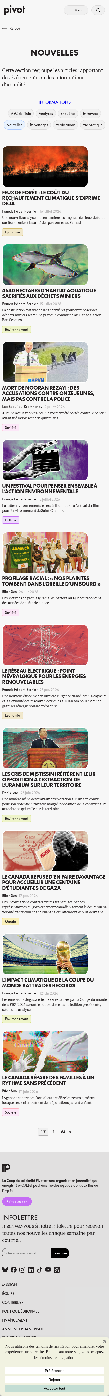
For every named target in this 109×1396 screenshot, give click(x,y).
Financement (14, 1320)
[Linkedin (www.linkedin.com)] (31, 1270)
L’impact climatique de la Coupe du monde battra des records (48, 982)
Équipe (8, 1293)
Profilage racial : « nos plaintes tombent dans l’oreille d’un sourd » (51, 581)
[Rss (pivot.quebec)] (57, 1270)
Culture (10, 520)
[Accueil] (14, 10)
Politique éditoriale (20, 1311)
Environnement (16, 329)
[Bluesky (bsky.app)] (5, 1270)
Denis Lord (10, 792)
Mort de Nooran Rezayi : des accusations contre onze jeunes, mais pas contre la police (48, 393)
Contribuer (12, 1302)
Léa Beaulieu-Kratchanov (22, 406)
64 (63, 1132)
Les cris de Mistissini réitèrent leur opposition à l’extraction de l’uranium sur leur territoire (48, 779)
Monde (10, 921)
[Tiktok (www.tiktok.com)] (40, 1270)
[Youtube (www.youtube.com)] (48, 1270)
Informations (55, 102)
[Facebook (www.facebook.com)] (14, 1270)
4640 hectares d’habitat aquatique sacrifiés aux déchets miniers (49, 293)
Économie (12, 232)
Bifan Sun (9, 591)
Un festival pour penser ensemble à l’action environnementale (49, 488)
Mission (9, 1284)
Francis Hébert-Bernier (20, 211)
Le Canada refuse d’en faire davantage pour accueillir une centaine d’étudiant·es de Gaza (53, 882)
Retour (15, 28)
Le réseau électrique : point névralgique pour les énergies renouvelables (44, 676)
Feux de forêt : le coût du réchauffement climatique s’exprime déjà (51, 197)
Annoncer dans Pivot (23, 1329)
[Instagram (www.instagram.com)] (22, 1270)
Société (10, 427)
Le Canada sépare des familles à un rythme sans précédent (48, 1080)
